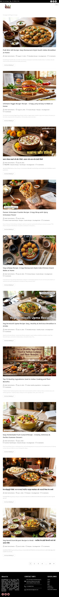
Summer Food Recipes (10, 443)
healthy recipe (40, 329)
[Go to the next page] (53, 563)
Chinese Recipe (31, 274)
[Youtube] (56, 1)
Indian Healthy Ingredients (34, 385)
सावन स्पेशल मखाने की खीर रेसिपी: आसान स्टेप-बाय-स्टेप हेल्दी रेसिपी (23, 159)
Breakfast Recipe (33, 56)
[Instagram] (51, 1)
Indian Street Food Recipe (11, 220)
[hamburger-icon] (56, 5)
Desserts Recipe (14, 164)
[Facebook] (53, 1)
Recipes (39, 109)
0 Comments (52, 56)
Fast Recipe (23, 164)
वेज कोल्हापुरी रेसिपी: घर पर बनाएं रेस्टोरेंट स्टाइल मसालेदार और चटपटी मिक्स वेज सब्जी (28, 489)
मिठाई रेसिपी (7, 164)
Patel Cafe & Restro (10, 56)
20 (50, 563)
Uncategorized (42, 56)
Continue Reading (9, 65)
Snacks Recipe (31, 109)
